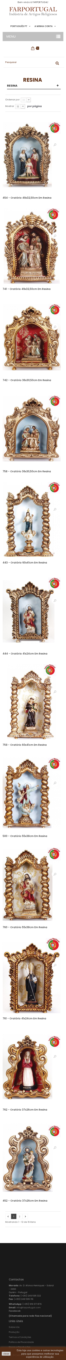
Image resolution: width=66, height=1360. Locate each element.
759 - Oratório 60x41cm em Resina (25, 745)
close (6, 1353)
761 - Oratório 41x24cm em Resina (24, 1018)
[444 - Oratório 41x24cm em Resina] (32, 611)
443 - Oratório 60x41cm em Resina (25, 562)
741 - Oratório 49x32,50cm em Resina (27, 289)
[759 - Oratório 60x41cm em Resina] (32, 702)
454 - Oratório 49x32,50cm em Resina (27, 198)
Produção (14, 1332)
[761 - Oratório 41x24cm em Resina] (32, 975)
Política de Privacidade (21, 1342)
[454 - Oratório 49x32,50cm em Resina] (32, 154)
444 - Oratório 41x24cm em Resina (25, 653)
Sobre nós (14, 1327)
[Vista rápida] (55, 144)
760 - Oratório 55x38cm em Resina (25, 927)
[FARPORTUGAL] (33, 11)
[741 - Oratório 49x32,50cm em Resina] (32, 246)
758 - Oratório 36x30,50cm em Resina (27, 471)
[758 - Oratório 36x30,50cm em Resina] (32, 428)
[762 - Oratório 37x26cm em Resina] (32, 1066)
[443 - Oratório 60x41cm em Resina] (32, 519)
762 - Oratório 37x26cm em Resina (25, 1109)
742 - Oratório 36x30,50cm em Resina (27, 380)
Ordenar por (12, 99)
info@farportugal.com (29, 1307)
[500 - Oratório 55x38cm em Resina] (32, 793)
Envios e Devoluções (19, 1347)
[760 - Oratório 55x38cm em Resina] (32, 884)
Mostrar (9, 106)
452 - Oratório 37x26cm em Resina (25, 1200)
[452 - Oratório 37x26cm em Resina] (32, 1158)
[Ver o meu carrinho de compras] (33, 48)
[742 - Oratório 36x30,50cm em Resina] (32, 337)
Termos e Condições (20, 1337)
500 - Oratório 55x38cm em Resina (25, 836)
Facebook (15, 1310)
